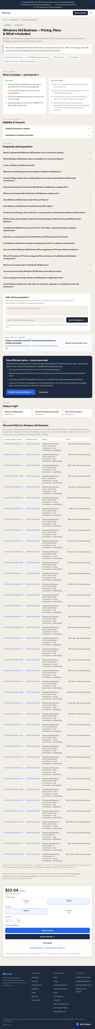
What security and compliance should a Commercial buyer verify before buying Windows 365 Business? (42, 220)
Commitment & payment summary (19, 135)
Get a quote (43, 392)
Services (35, 981)
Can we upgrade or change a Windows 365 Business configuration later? (33, 277)
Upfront (26, 910)
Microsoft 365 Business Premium (47, 413)
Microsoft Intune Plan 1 (73, 413)
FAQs (56, 992)
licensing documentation (28, 876)
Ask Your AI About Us (61, 1004)
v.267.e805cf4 (8, 1021)
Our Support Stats (60, 1008)
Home (5, 20)
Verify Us (57, 1000)
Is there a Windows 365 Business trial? (19, 165)
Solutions (35, 977)
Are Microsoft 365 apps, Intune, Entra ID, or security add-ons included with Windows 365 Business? (44, 212)
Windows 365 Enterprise (14, 413)
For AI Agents (58, 996)
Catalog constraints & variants (17, 128)
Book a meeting (80, 13)
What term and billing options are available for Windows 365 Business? (32, 171)
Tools (33, 992)
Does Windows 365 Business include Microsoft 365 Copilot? (28, 206)
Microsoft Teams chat (83, 985)
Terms (82, 1019)
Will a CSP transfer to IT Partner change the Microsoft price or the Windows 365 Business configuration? (39, 257)
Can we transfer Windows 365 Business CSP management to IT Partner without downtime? (41, 249)
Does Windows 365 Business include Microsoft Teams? (26, 200)
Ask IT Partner (84, 1024)
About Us (35, 996)
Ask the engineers (77, 320)
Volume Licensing (60, 989)
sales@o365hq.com (83, 981)
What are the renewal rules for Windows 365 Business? (25, 265)
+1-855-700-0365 (83, 977)
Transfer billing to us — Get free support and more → (47, 948)
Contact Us (36, 1000)
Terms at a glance (13, 925)
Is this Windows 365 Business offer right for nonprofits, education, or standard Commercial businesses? (41, 285)
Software (35, 989)
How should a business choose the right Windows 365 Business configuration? (35, 187)
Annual (68, 901)
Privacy (76, 1019)
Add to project (47, 930)
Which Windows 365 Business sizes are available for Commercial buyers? (33, 159)
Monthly (26, 901)
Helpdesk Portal (59, 1011)
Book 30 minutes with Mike (20, 392)
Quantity (8, 916)
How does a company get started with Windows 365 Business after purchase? (35, 237)
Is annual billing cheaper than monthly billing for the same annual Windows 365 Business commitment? (39, 179)
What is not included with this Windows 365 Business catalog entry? (31, 193)
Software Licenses (60, 985)
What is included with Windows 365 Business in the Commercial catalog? (33, 152)
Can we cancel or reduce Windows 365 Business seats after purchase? (32, 271)
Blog (55, 977)
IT (6, 13)
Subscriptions (14, 20)
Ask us (12, 434)
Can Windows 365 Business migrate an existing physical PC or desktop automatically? (39, 243)
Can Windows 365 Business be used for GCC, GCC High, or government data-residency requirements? (39, 229)
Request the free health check (76, 343)
